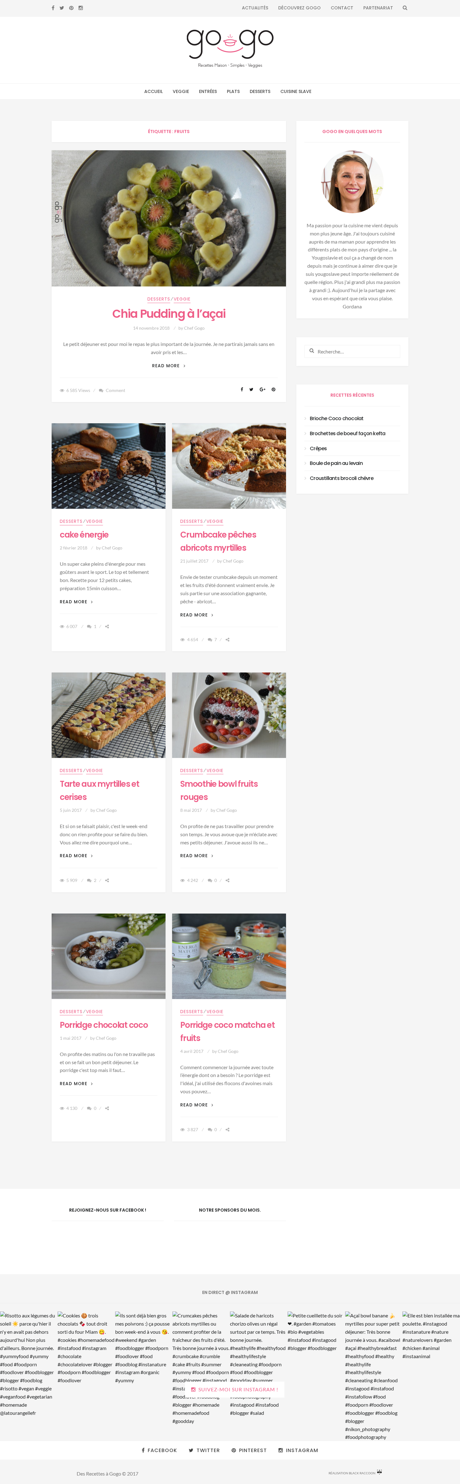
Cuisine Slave (295, 91)
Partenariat (378, 8)
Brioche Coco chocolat (336, 418)
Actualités (255, 8)
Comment (115, 390)
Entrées (208, 91)
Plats (233, 91)
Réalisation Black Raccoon (352, 1473)
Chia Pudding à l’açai (169, 314)
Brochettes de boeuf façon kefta (347, 433)
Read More (168, 366)
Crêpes (318, 448)
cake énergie (84, 534)
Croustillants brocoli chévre (341, 478)
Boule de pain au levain (336, 463)
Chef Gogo (194, 328)
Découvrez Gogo (299, 8)
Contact (342, 8)
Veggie (181, 91)
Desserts (260, 91)
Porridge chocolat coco (104, 1025)
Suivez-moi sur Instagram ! (238, 1389)
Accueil (153, 91)
